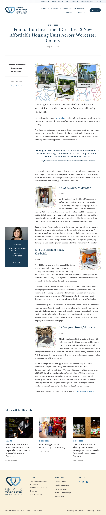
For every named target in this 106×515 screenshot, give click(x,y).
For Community (69, 12)
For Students (79, 8)
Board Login (45, 1)
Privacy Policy (60, 496)
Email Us (33, 491)
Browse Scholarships (63, 493)
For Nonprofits (66, 8)
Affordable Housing (85, 391)
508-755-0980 (16, 256)
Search (98, 1)
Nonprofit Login (57, 1)
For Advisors (53, 8)
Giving (43, 8)
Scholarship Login (87, 1)
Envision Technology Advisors (90, 511)
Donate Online (60, 481)
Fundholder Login (72, 1)
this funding (60, 118)
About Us (81, 12)
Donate (95, 10)
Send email (16, 262)
